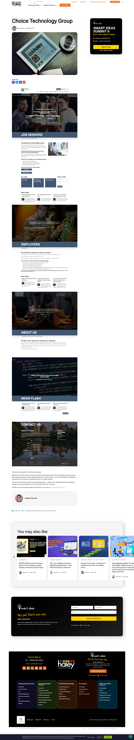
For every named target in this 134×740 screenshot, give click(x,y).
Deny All (99, 737)
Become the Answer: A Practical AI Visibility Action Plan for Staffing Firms (62, 565)
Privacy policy (91, 737)
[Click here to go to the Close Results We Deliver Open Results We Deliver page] (56, 5)
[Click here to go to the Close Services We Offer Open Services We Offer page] (40, 5)
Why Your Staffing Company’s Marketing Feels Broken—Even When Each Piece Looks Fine (30, 565)
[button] (122, 2)
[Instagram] (40, 668)
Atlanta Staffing (33, 510)
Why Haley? (83, 2)
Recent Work (17, 510)
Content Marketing (25, 559)
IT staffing (26, 510)
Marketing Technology (57, 559)
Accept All (108, 737)
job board (54, 510)
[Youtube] (36, 668)
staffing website (47, 510)
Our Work (74, 2)
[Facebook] (24, 668)
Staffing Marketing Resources (98, 2)
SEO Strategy (69, 559)
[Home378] (44, 466)
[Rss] (44, 668)
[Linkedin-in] (28, 668)
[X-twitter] (32, 668)
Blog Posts (40, 510)
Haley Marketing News (88, 559)
